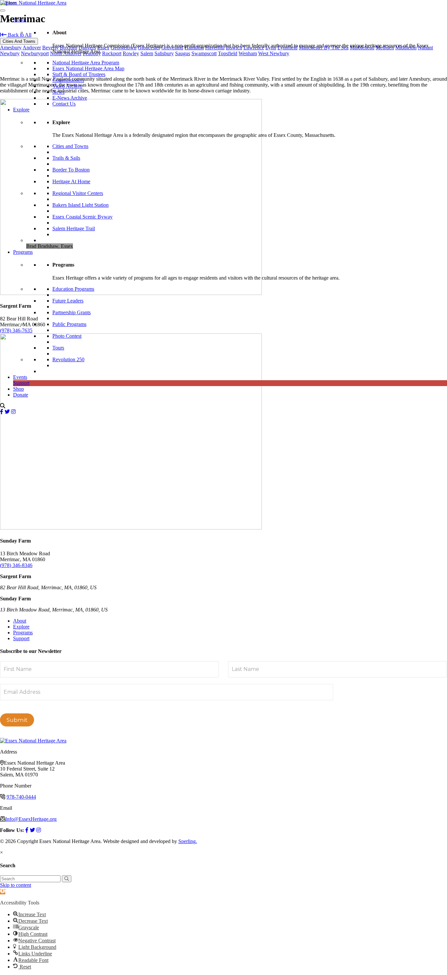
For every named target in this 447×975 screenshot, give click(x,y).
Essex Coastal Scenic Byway (82, 216)
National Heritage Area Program (85, 62)
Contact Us (64, 103)
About (19, 20)
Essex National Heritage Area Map (88, 68)
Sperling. (187, 841)
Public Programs (69, 324)
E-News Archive (69, 98)
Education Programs (73, 289)
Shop (18, 389)
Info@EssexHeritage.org (31, 819)
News (58, 92)
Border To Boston (71, 169)
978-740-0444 (21, 797)
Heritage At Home (71, 181)
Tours (58, 347)
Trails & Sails (66, 158)
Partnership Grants (71, 312)
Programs (23, 252)
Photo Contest (66, 336)
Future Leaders (67, 300)
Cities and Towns (70, 146)
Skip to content (15, 885)
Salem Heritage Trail (73, 228)
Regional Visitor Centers (77, 193)
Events (20, 377)
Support (21, 383)
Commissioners (68, 80)
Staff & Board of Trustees (78, 74)
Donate (20, 395)
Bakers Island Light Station (80, 205)
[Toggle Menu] (2, 10)
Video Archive (67, 86)
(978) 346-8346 (16, 565)
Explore (21, 109)
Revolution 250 (68, 359)
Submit (17, 720)
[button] (66, 878)
